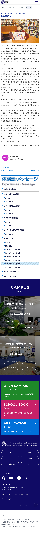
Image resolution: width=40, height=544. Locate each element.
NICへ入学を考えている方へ (10, 171)
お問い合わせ (6, 494)
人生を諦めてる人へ (32, 171)
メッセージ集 (6, 167)
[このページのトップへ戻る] (36, 505)
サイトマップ (6, 499)
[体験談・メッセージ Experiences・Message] (20, 181)
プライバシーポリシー (20, 494)
